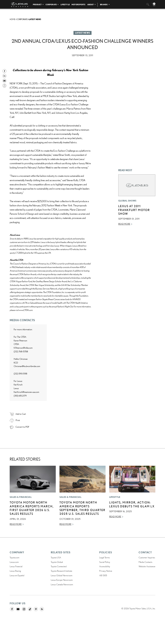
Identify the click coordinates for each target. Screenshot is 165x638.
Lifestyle (65, 4)
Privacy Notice (105, 571)
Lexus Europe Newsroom (62, 580)
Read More (124, 224)
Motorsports (78, 4)
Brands (104, 4)
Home (12, 19)
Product (37, 4)
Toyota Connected (59, 566)
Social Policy (104, 562)
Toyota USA (56, 557)
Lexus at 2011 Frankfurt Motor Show (134, 209)
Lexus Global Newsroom (61, 575)
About (90, 4)
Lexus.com (14, 562)
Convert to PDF (22, 427)
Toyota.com (14, 557)
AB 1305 (103, 575)
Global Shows (127, 200)
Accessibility (104, 566)
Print (18, 420)
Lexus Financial (16, 566)
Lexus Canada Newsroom (62, 584)
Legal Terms (104, 557)
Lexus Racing (15, 571)
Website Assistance (147, 566)
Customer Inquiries (147, 557)
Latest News (35, 19)
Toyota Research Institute (61, 571)
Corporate (51, 4)
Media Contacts (145, 562)
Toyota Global (57, 562)
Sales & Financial (21, 497)
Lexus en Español (17, 575)
